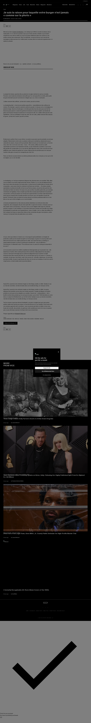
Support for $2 (46, 368)
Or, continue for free (47, 375)
